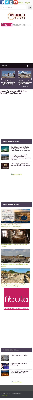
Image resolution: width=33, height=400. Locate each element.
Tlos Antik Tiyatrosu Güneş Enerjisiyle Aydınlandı (20, 372)
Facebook (2, 2)
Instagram (11, 2)
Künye (20, 2)
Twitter (7, 2)
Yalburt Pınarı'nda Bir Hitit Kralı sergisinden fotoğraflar (20, 164)
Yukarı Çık (4, 395)
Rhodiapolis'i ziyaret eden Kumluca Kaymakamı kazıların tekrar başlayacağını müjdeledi (21, 157)
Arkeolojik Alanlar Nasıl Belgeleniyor (19, 364)
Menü (4, 65)
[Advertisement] (16, 45)
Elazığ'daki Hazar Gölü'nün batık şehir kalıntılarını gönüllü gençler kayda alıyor (20, 148)
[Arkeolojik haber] (16, 16)
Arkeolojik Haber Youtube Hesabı (15, 2)
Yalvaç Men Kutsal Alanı (19, 355)
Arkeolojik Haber (17, 393)
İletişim (27, 2)
